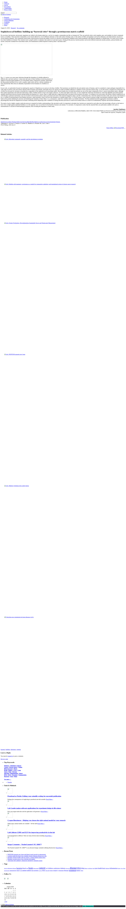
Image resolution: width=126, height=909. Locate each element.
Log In (6, 5)
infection (107, 869)
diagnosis (68, 869)
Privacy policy (89, 907)
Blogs (5, 25)
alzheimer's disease (11, 869)
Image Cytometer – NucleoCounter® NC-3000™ (25, 846)
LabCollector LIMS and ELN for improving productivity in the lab (31, 834)
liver (122, 869)
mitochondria (6, 871)
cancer (42, 869)
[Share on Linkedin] (64, 749)
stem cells (48, 871)
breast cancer (36, 869)
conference (56, 869)
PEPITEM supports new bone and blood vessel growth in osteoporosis (27, 855)
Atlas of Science (9, 905)
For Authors (7, 6)
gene (96, 869)
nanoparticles (13, 871)
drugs (86, 869)
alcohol (5, 869)
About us (6, 3)
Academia (7, 22)
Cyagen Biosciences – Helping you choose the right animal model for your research (36, 821)
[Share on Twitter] (62, 749)
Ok (84, 907)
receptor (40, 871)
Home (5, 2)
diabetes (62, 869)
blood (24, 869)
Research (6, 17)
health (100, 869)
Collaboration (7, 8)
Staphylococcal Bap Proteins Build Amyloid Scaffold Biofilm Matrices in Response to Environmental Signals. (30, 122)
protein (36, 871)
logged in (10, 757)
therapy (66, 871)
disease (73, 869)
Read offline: (110, 128)
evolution (90, 869)
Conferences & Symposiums (12, 19)
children (50, 869)
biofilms (8, 750)
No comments (20, 28)
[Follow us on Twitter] (8, 880)
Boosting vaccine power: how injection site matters (21, 860)
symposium (61, 871)
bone (27, 869)
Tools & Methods (9, 20)
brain (31, 869)
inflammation (113, 869)
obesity (18, 871)
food (93, 869)
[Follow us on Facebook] (5, 880)
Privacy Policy (8, 10)
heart (103, 869)
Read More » (49, 800)
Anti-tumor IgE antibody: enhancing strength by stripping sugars (25, 862)
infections (13, 750)
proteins (19, 750)
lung (124, 869)
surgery (55, 871)
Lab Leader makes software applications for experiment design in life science (34, 809)
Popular (10, 783)
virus (81, 871)
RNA (43, 871)
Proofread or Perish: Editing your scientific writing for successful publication (34, 797)
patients (29, 871)
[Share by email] (67, 749)
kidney (119, 869)
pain (21, 871)
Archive (6, 23)
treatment (72, 872)
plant (32, 871)
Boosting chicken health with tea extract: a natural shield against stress (26, 858)
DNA (79, 869)
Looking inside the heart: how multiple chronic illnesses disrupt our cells (27, 857)
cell (47, 869)
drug (82, 869)
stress (51, 871)
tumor (78, 871)
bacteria (3, 750)
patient (24, 871)
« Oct (5, 903)
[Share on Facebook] (59, 749)
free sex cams (4, 760)
